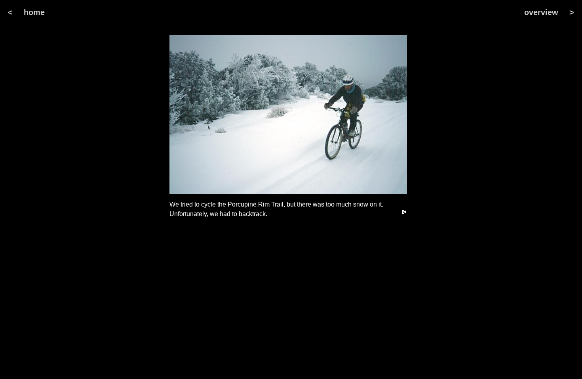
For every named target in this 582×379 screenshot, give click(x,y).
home (34, 12)
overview (541, 12)
